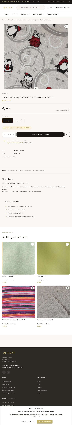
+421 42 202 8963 (37, 1)
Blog (53, 1)
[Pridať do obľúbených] (66, 26)
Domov (4, 20)
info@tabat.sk (6, 365)
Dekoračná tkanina (22, 20)
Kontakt (40, 393)
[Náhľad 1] (35, 88)
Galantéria (24, 14)
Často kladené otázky (8, 390)
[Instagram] (69, 1)
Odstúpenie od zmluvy (8, 387)
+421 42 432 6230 (18, 367)
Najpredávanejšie (42, 390)
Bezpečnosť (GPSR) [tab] (38, 170)
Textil (6, 14)
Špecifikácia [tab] (12, 170)
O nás (48, 1)
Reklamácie (5, 384)
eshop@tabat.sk (15, 365)
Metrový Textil (52, 14)
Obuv (14, 14)
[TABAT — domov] (8, 7)
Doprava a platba (59, 1)
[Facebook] (67, 1)
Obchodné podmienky (8, 393)
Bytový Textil (37, 14)
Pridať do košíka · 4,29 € (40, 134)
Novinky (40, 387)
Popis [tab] (4, 170)
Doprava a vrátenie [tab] (25, 170)
